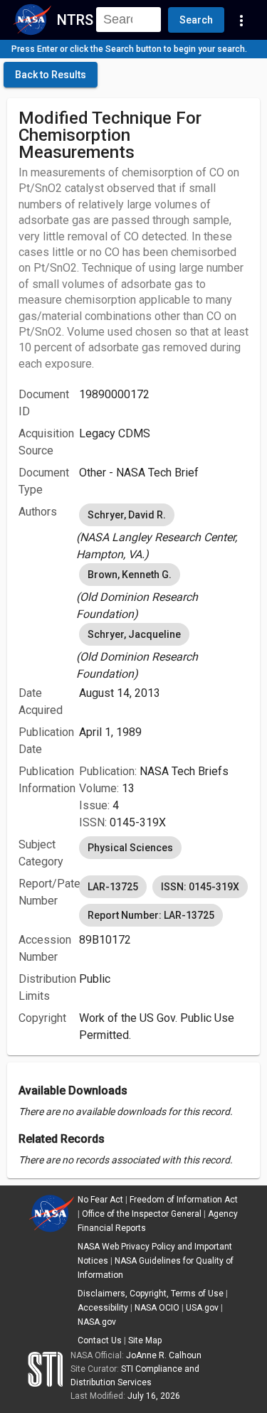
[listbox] (163, 532)
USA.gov (202, 1308)
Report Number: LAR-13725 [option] (151, 915)
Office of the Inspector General (141, 1214)
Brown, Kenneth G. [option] (130, 574)
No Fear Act (100, 1200)
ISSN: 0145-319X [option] (200, 886)
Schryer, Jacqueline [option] (134, 634)
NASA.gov (97, 1322)
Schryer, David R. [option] (127, 515)
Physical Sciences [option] (130, 847)
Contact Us (100, 1340)
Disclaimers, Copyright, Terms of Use (151, 1294)
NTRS (75, 19)
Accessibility (103, 1308)
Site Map (145, 1340)
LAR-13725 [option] (113, 886)
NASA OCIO (157, 1308)
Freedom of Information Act (184, 1200)
